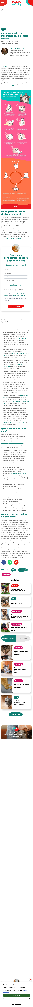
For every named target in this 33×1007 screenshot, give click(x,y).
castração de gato (8, 422)
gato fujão (17, 230)
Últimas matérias (23, 639)
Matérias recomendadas (8, 639)
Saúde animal (6, 575)
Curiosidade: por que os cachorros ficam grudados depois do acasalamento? (18, 590)
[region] (16, 994)
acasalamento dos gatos (18, 474)
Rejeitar (16, 1000)
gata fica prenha (8, 495)
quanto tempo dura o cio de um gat (12, 443)
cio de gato (6, 66)
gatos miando (22, 338)
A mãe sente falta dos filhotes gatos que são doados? (19, 602)
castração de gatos (16, 549)
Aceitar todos (16, 995)
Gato (3, 29)
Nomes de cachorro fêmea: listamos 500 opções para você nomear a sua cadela (19, 616)
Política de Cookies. (19, 990)
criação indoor (21, 422)
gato (13, 85)
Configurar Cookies (16, 1004)
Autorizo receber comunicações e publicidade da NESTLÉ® (16, 299)
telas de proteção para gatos (12, 238)
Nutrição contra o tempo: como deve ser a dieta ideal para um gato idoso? (21, 670)
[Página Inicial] (16, 3)
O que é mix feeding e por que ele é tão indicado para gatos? (21, 686)
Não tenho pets (9, 289)
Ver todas (16, 714)
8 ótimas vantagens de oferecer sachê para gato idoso (21, 652)
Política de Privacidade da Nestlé (18, 295)
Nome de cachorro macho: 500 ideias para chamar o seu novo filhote (19, 629)
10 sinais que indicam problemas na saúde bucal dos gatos (20, 702)
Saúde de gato (22, 570)
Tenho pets (21, 289)
